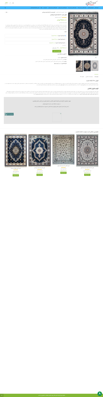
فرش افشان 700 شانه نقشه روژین (63, 165)
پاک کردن (63, 45)
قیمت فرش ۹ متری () (58, 39)
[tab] (96, 76)
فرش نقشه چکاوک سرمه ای (16, 168)
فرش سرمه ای (60, 61)
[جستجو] (5, 8)
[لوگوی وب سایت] (91, 3)
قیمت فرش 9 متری (39, 61)
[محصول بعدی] (5, 12)
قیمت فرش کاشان (93, 94)
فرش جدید (83, 84)
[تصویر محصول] (87, 150)
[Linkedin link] (56, 63)
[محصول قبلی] (7, 12)
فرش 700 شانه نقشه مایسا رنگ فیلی (87, 167)
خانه (66, 12)
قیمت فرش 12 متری (54, 61)
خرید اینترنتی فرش (39, 94)
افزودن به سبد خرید (57, 51)
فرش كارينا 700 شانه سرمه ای (39, 167)
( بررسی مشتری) (58, 17)
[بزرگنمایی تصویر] (95, 57)
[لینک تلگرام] (55, 63)
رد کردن (2, 395)
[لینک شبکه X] (59, 63)
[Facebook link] (61, 63)
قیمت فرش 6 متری (46, 61)
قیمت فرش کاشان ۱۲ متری (84, 94)
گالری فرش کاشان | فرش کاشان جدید (49, 59)
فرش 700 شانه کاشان (60, 12)
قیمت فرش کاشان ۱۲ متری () (57, 42)
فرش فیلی (62, 84)
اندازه (66, 31)
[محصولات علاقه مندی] (13, 3)
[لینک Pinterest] (58, 63)
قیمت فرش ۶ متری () (58, 35)
